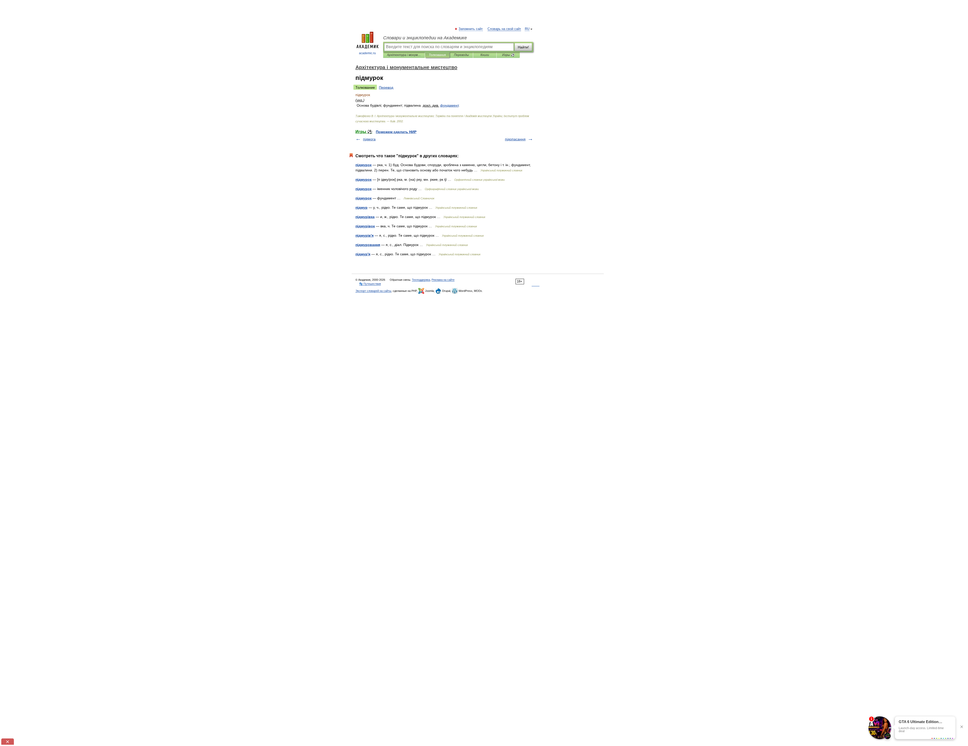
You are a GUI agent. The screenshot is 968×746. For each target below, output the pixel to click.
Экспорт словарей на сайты (373, 290)
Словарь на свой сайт (504, 29)
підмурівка (365, 217)
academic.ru (367, 53)
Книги (484, 55)
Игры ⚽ (508, 55)
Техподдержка (421, 279)
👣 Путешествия (370, 283)
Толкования (437, 55)
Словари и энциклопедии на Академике (425, 37)
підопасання (515, 139)
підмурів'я (364, 235)
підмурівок (365, 226)
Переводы (461, 55)
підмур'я (362, 254)
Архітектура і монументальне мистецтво (404, 55)
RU (527, 29)
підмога (369, 139)
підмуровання (367, 245)
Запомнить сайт (471, 29)
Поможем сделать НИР (396, 132)
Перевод (386, 87)
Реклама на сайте (443, 279)
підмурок (363, 165)
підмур (361, 207)
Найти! (523, 47)
